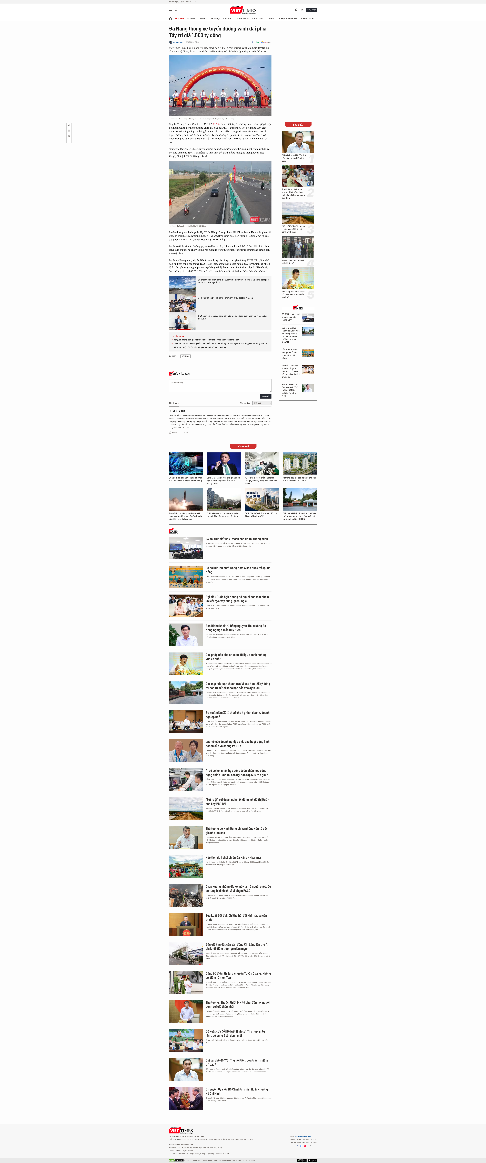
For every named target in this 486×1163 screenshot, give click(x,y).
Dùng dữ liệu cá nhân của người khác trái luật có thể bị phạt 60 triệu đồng (185, 479)
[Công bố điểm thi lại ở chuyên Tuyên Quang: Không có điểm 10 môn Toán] (186, 982)
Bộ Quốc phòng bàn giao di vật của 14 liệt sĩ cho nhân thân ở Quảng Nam (206, 340)
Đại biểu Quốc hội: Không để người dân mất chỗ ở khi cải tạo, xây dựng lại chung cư (291, 371)
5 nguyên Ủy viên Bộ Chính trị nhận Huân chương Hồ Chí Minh (237, 1091)
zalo (301, 1146)
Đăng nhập (311, 10)
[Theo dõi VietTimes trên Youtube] (305, 1146)
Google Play (312, 1160)
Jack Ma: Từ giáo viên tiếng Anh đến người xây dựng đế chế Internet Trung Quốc (223, 481)
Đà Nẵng (217, 124)
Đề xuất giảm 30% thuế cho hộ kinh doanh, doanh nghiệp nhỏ (238, 715)
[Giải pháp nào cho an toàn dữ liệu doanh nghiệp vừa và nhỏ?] (298, 278)
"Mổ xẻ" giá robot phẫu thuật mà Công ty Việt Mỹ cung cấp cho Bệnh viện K (261, 481)
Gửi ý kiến (265, 396)
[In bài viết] (257, 42)
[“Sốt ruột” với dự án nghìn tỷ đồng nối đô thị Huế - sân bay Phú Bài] (298, 213)
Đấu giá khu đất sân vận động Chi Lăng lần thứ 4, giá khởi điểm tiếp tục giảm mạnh (237, 946)
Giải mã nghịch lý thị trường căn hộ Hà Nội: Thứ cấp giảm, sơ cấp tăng (222, 514)
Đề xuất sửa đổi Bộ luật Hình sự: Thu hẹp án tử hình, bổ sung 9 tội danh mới (235, 1033)
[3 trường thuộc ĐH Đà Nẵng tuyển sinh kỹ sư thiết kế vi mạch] (182, 303)
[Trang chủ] (170, 18)
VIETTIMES (243, 10)
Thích (174, 432)
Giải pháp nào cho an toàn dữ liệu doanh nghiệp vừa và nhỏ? (293, 294)
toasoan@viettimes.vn (303, 1136)
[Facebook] (253, 42)
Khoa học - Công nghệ (221, 19)
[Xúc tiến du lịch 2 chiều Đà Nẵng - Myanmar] (186, 866)
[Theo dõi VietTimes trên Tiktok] (310, 1146)
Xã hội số (179, 19)
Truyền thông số (308, 19)
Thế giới (271, 19)
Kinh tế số (203, 19)
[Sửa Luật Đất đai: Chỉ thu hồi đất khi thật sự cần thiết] (186, 924)
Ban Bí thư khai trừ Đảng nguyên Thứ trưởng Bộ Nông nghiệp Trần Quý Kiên (290, 390)
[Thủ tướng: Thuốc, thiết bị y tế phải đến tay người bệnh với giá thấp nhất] (186, 1011)
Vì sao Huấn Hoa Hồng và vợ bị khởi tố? (293, 261)
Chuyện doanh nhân (287, 19)
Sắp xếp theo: (245, 403)
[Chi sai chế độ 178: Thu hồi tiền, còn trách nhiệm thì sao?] (298, 142)
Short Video (258, 19)
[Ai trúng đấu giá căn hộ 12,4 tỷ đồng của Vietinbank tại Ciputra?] (300, 463)
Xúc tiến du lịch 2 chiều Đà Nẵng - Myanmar (233, 857)
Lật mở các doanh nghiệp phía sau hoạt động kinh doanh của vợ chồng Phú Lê (238, 744)
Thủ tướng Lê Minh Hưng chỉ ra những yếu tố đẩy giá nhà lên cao (237, 830)
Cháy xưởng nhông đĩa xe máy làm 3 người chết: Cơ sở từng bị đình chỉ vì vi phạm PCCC (238, 888)
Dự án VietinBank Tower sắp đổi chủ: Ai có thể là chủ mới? (261, 514)
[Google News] (266, 42)
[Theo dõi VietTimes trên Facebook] (297, 1146)
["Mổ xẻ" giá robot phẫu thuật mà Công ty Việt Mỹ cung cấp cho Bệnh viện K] (262, 463)
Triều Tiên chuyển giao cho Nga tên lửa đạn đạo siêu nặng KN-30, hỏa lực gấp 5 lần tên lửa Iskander (186, 516)
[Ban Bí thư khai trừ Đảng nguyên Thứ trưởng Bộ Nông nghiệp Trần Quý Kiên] (308, 388)
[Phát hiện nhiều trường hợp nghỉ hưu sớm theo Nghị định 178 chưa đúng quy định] (298, 176)
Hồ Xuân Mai (178, 42)
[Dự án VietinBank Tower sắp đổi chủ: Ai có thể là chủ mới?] (262, 499)
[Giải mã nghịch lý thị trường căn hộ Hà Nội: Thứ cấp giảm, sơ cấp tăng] (224, 499)
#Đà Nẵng (185, 356)
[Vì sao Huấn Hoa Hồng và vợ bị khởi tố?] (298, 247)
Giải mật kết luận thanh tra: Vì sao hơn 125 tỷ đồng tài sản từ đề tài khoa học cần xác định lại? (238, 686)
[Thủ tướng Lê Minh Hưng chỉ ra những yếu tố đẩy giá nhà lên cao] (186, 837)
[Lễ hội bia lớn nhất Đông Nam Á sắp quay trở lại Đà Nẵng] (308, 353)
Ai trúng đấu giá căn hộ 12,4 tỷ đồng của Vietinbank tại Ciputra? (299, 479)
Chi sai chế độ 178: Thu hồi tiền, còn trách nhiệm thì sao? (294, 158)
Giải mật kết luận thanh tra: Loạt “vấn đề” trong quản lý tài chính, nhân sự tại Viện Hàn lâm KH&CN (291, 335)
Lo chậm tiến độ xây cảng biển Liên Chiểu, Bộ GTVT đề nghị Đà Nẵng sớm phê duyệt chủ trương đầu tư (233, 281)
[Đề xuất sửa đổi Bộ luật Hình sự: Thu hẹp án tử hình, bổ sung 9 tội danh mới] (186, 1040)
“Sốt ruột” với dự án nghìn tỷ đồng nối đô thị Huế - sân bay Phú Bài (293, 229)
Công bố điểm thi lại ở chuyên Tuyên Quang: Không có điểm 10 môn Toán (238, 975)
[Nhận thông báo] (296, 9)
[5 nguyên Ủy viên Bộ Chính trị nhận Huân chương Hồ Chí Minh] (186, 1098)
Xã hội (174, 531)
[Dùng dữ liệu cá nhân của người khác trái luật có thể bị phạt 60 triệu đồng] (186, 463)
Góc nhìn (191, 19)
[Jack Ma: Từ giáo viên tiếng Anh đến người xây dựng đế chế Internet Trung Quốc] (224, 463)
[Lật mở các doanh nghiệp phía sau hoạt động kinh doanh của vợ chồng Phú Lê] (186, 750)
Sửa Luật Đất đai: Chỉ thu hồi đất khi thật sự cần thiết (236, 917)
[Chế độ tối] (301, 9)
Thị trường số (242, 19)
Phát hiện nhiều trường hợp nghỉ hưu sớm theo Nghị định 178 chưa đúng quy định (293, 193)
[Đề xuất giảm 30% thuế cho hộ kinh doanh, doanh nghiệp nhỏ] (186, 721)
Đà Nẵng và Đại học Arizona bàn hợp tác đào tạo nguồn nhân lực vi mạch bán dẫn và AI (233, 317)
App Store (302, 1160)
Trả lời (185, 432)
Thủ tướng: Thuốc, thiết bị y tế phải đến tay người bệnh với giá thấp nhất (238, 1004)
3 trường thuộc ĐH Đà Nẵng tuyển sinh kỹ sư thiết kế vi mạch (225, 298)
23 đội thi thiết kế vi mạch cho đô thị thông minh (291, 317)
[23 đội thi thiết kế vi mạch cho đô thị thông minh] (308, 318)
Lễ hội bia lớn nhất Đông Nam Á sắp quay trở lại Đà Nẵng (290, 353)
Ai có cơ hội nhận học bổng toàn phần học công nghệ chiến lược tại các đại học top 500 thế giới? (237, 773)
